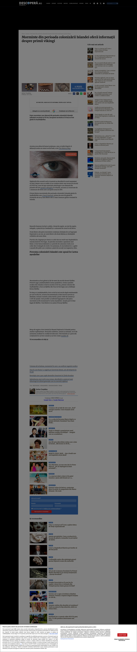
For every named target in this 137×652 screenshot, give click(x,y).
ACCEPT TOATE (122, 634)
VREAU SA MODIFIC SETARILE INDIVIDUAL (122, 639)
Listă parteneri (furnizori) (67, 638)
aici (20, 643)
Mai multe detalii (53, 633)
